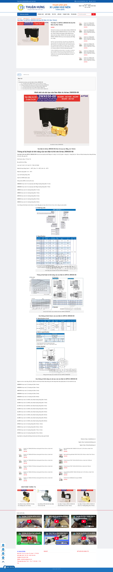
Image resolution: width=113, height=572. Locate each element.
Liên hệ (59, 14)
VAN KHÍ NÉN (67, 46)
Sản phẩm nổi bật (62, 42)
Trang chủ (41, 14)
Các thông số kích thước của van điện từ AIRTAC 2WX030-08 (34, 87)
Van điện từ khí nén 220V (62, 44)
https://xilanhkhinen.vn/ (90, 439)
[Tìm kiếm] (93, 14)
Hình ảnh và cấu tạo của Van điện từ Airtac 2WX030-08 (31, 82)
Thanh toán (66, 14)
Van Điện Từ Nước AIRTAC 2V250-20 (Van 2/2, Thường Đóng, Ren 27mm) (86, 504)
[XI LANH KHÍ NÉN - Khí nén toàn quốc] (31, 7)
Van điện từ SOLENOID (36, 18)
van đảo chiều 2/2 (62, 50)
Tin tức (54, 14)
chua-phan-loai (65, 41)
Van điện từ (68, 50)
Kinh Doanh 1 (3, 546)
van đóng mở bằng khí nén (67, 51)
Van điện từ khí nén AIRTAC (58, 45)
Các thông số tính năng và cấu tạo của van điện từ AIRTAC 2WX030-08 (35, 88)
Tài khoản (73, 14)
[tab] (19, 75)
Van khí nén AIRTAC (56, 48)
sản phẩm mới (55, 42)
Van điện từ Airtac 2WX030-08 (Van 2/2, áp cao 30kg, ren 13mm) (34, 83)
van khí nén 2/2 (72, 53)
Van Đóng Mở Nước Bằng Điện (63, 53)
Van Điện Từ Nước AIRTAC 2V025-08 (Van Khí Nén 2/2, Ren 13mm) (66, 504)
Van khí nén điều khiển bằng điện (66, 48)
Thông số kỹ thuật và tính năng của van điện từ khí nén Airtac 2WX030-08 (34, 84)
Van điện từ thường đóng (59, 46)
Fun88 (58, 570)
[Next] (96, 498)
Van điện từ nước (66, 45)
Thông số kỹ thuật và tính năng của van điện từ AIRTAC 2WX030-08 (35, 86)
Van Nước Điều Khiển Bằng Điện (64, 54)
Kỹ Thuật (3, 559)
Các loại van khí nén (58, 41)
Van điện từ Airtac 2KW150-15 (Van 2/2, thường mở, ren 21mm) (26, 504)
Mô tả (19, 74)
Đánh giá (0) (26, 74)
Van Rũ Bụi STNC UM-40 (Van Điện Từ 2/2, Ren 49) (46, 504)
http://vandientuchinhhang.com (89, 442)
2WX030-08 (56, 50)
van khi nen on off (54, 54)
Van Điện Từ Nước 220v (57, 51)
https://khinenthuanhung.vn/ (89, 445)
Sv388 (55, 570)
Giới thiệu (47, 14)
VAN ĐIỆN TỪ (26, 18)
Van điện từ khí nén (69, 42)
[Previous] (17, 498)
